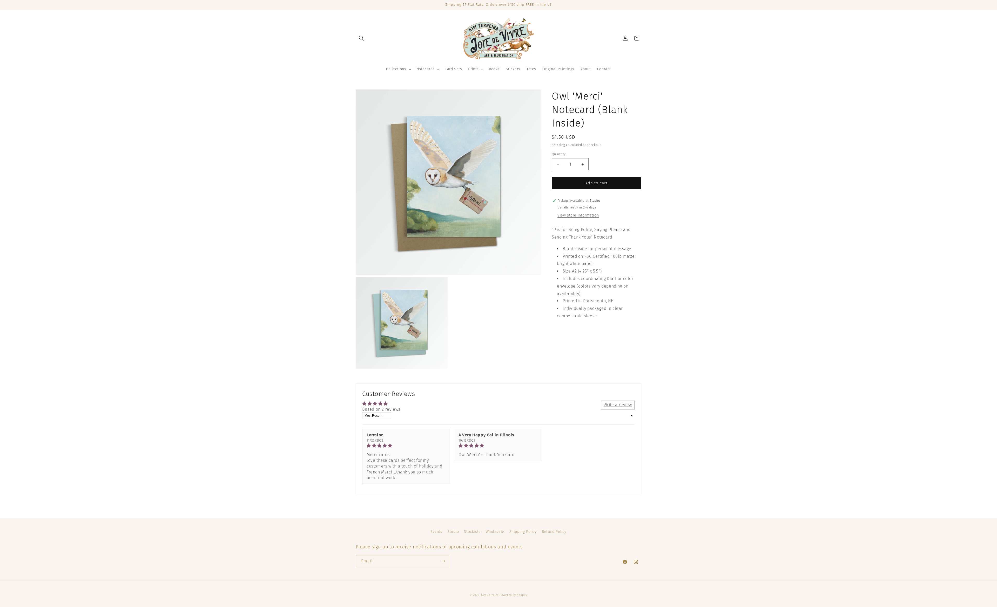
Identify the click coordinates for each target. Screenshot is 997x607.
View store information (578, 215)
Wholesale (495, 531)
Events (436, 531)
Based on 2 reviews (381, 409)
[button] (361, 38)
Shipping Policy (523, 531)
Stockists (472, 531)
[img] (406, 446)
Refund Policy (554, 531)
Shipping (558, 145)
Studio (453, 531)
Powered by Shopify (514, 595)
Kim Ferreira (489, 595)
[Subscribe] (443, 561)
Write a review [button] (618, 404)
